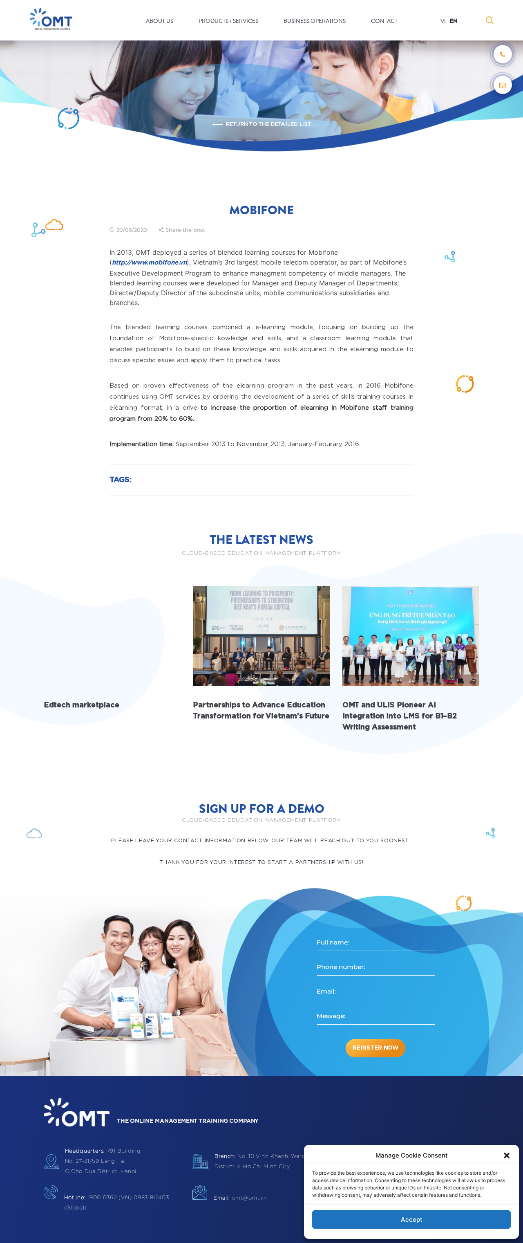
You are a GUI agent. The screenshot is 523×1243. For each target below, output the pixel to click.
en (454, 21)
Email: (326, 991)
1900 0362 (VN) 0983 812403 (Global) (116, 1203)
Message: (331, 1016)
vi (443, 21)
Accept (411, 1219)
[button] (507, 1155)
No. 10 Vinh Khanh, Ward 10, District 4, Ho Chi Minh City (265, 1161)
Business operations (315, 21)
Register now (376, 1048)
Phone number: (341, 967)
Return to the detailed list (268, 124)
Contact (384, 21)
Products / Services (228, 21)
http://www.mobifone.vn (149, 263)
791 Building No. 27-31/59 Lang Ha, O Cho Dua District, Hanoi (103, 1161)
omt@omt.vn (240, 1198)
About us (159, 21)
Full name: (333, 942)
